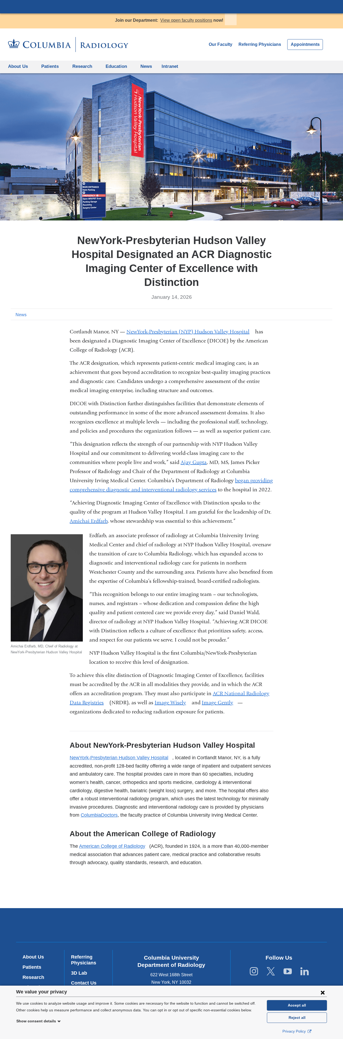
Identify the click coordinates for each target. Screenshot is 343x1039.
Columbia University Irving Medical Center (171, 6)
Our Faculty (220, 44)
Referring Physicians (259, 44)
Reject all (297, 1017)
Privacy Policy (294, 1031)
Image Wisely (172, 702)
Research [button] (82, 66)
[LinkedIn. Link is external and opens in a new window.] (304, 971)
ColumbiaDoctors (99, 815)
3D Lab (79, 973)
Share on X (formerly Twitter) (311, 314)
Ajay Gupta (194, 462)
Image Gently (219, 702)
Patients (50, 66)
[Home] (68, 44)
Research (33, 977)
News (146, 66)
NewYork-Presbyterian (171, 926)
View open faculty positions (186, 20)
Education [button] (116, 66)
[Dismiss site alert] (231, 19)
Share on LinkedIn (320, 314)
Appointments (305, 44)
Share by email (328, 314)
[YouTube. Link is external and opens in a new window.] (287, 971)
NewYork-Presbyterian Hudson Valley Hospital (121, 757)
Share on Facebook (303, 314)
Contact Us (83, 983)
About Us (33, 957)
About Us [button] (18, 66)
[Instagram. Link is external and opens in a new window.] (253, 971)
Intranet (172, 68)
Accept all (297, 1005)
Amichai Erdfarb (88, 521)
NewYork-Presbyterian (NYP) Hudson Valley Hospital (190, 332)
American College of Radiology (114, 846)
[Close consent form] (322, 992)
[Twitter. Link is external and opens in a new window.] (270, 971)
